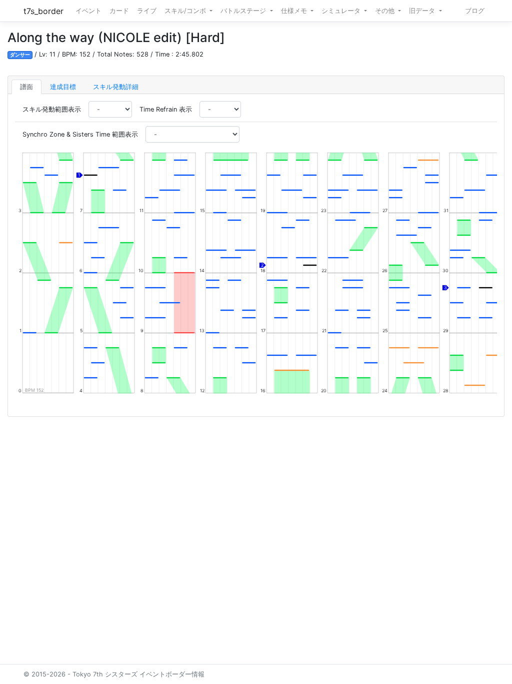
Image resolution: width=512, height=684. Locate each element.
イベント (89, 11)
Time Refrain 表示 (166, 109)
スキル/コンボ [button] (186, 11)
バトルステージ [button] (244, 11)
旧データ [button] (423, 11)
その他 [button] (385, 11)
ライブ (146, 11)
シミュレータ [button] (342, 11)
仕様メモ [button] (295, 11)
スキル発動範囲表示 (51, 109)
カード (119, 11)
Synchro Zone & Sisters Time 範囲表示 (80, 134)
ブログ (474, 11)
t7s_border (44, 11)
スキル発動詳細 (115, 87)
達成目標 (63, 87)
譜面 (26, 87)
